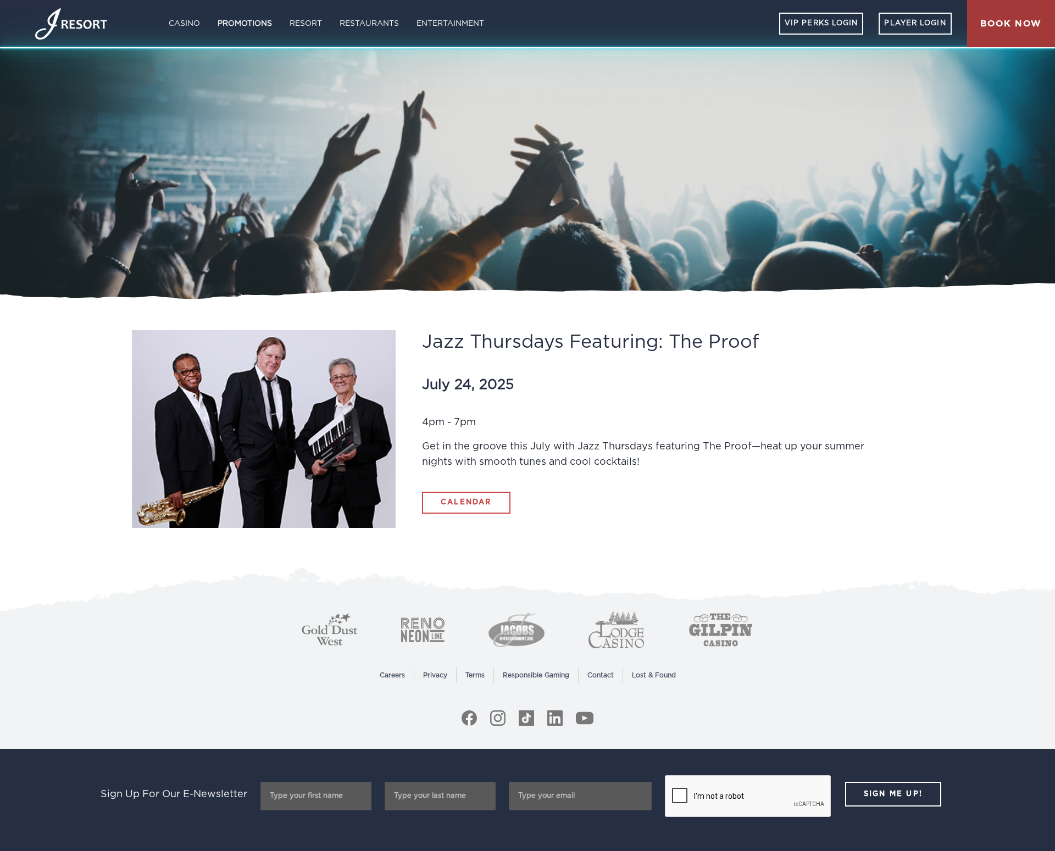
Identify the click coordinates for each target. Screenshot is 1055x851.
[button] (1011, 23)
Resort (306, 23)
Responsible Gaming (536, 675)
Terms (475, 675)
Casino (184, 23)
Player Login (915, 23)
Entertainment (450, 23)
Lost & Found (654, 675)
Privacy (435, 675)
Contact (600, 675)
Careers (392, 675)
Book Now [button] (1011, 23)
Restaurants (369, 23)
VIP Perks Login (821, 23)
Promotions (245, 23)
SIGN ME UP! (893, 794)
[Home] (71, 24)
